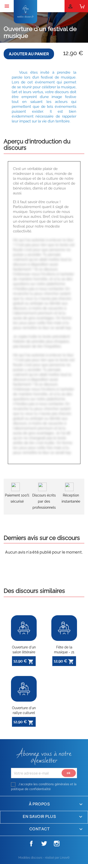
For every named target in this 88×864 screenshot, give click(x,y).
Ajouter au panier (29, 54)
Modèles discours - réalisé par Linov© (44, 857)
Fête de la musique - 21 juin (64, 652)
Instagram (57, 843)
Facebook (31, 843)
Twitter (44, 843)
